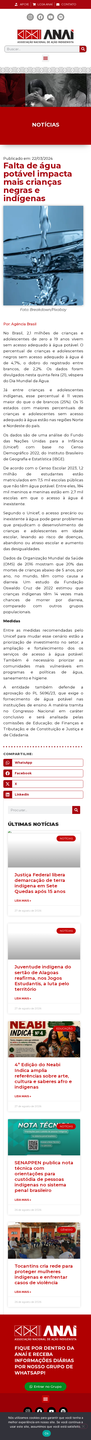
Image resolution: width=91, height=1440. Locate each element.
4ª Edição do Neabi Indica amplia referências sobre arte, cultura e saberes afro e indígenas (43, 1076)
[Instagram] (30, 17)
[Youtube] (50, 17)
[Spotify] (60, 17)
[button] (45, 58)
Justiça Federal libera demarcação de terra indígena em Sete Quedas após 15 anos (40, 883)
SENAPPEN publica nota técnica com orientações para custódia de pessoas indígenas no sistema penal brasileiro (44, 1176)
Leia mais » (23, 900)
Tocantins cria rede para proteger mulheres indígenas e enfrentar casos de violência (44, 1274)
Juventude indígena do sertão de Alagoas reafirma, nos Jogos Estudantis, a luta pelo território (43, 978)
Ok (47, 1433)
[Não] (83, 1426)
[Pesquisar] (83, 49)
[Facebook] (40, 17)
